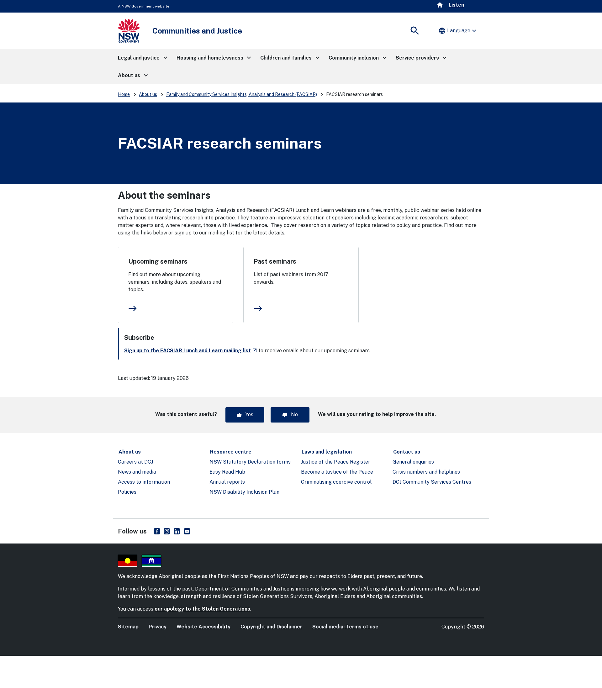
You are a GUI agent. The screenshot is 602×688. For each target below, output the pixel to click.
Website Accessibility (203, 627)
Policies (127, 492)
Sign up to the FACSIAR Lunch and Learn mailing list (190, 351)
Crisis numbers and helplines (426, 472)
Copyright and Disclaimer (271, 627)
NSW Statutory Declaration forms (250, 462)
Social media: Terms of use (345, 627)
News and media (137, 472)
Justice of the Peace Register (335, 462)
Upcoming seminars (157, 261)
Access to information (144, 482)
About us (148, 94)
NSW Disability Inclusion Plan (244, 492)
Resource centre (230, 452)
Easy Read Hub (227, 472)
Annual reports (227, 482)
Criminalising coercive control (336, 482)
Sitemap (128, 627)
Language (458, 30)
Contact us (406, 452)
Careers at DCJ (135, 462)
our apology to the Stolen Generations (202, 609)
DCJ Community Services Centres (432, 482)
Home (124, 94)
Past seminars (275, 261)
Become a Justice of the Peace (337, 472)
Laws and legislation (327, 452)
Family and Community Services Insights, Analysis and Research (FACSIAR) (241, 94)
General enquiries (413, 462)
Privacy (157, 627)
